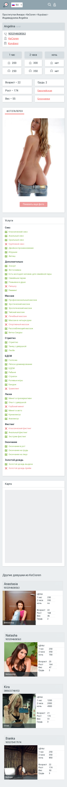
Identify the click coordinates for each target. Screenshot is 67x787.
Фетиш (12, 256)
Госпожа (13, 360)
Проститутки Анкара (13, 14)
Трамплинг (14, 388)
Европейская (45, 90)
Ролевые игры (16, 380)
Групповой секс (16, 244)
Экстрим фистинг (17, 436)
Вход (55, 4)
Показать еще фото (33, 204)
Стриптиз (13, 342)
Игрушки (13, 252)
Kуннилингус (15, 414)
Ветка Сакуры (15, 332)
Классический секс (18, 232)
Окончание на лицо (18, 454)
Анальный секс (16, 236)
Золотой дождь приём (20, 468)
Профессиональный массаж (23, 300)
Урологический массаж (20, 308)
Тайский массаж (17, 312)
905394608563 (17, 33)
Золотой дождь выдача (21, 464)
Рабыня (12, 372)
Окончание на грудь (18, 450)
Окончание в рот (17, 446)
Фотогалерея (15, 111)
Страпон (13, 376)
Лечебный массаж (18, 316)
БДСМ (12, 368)
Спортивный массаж (19, 324)
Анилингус (14, 418)
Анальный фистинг (18, 432)
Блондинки (44, 98)
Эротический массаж (19, 304)
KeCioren (31, 14)
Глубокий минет (16, 406)
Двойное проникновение (21, 248)
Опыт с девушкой (17, 402)
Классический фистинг (20, 428)
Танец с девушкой (17, 346)
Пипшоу (12, 286)
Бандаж (12, 384)
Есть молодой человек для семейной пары (30, 274)
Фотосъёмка (15, 270)
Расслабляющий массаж (21, 328)
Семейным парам (17, 278)
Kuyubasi (42, 14)
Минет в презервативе (20, 398)
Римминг (13, 290)
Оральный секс (16, 240)
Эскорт (12, 266)
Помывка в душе (17, 282)
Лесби (12, 350)
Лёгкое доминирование (20, 364)
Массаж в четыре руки (20, 320)
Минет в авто (15, 410)
